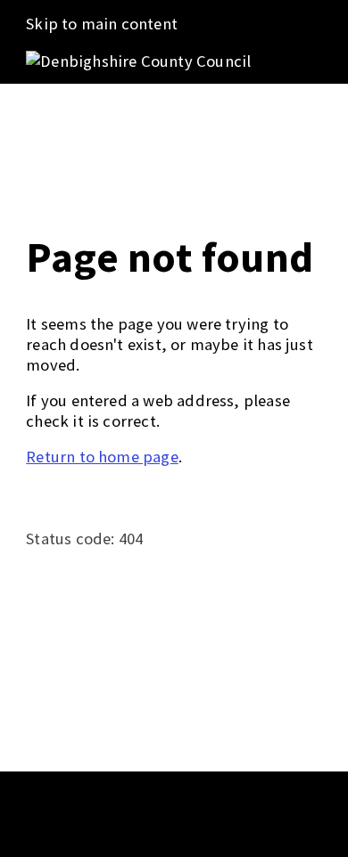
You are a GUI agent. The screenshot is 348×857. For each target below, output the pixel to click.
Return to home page (102, 456)
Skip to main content (102, 23)
